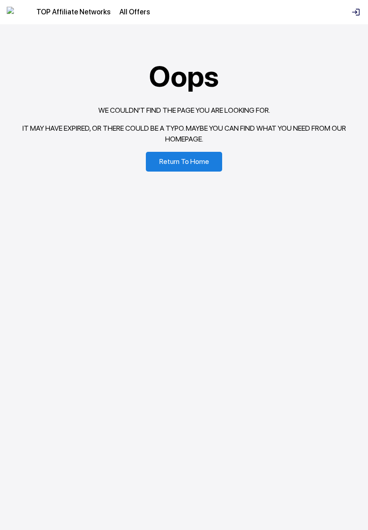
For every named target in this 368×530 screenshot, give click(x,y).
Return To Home (184, 161)
